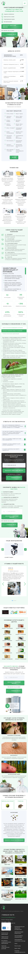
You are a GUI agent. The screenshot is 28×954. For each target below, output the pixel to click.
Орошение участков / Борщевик (9, 137)
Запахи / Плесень (9, 125)
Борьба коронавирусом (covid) (19, 151)
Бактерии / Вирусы (18, 121)
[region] (14, 278)
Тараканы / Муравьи (9, 117)
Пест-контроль (10, 140)
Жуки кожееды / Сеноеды (10, 150)
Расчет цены (18, 946)
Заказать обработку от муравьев (14, 840)
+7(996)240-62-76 (15, 477)
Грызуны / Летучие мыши (10, 145)
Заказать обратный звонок (9, 26)
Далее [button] (14, 157)
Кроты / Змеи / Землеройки (19, 117)
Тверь (9, 922)
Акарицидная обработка (19, 141)
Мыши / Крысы (19, 113)
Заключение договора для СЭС (19, 146)
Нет (8, 928)
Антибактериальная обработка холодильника (19, 928)
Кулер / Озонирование (10, 132)
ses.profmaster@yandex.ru (8, 917)
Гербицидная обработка (19, 128)
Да (4, 928)
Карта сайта (17, 948)
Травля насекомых (6, 930)
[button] (2, 549)
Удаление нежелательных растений (5, 947)
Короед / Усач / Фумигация (19, 132)
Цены (16, 943)
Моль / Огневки (10, 128)
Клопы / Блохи (10, 113)
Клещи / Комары (8, 121)
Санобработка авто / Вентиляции (19, 137)
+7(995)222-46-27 (11, 34)
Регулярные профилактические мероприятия (6, 942)
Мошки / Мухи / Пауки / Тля (19, 125)
